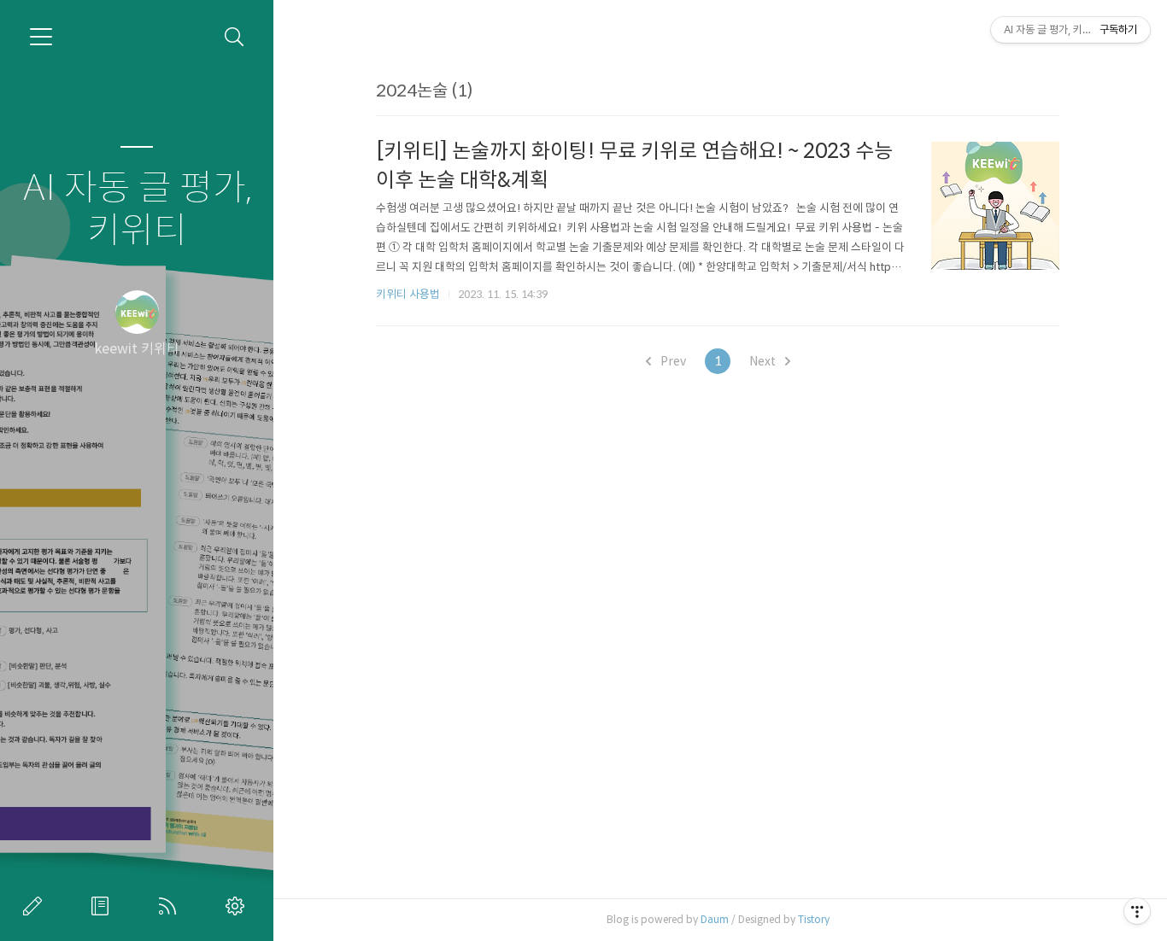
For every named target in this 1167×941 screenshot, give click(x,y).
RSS (170, 906)
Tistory (814, 919)
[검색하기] (234, 37)
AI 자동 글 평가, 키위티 (137, 209)
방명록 (103, 906)
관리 (238, 906)
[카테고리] (41, 37)
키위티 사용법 (408, 294)
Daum (715, 919)
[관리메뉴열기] (1137, 911)
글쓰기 (35, 906)
